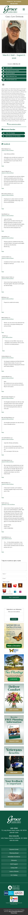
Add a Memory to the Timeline (12, 70)
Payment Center (13, 849)
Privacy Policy (14, 912)
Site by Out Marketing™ (16, 911)
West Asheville (14, 836)
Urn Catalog (14, 875)
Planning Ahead (14, 853)
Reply (3, 166)
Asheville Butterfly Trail (11, 79)
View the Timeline (10, 133)
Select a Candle (6, 581)
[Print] (3, 84)
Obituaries (14, 860)
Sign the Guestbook (10, 73)
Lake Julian (14, 828)
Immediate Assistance (14, 856)
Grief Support (14, 864)
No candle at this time (8, 593)
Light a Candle (8, 67)
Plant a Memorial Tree (11, 76)
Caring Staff (14, 867)
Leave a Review (13, 871)
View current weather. (14, 124)
